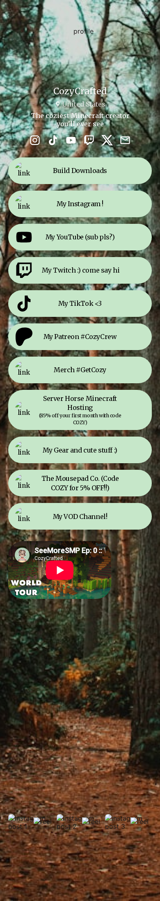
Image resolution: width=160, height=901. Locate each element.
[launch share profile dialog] (145, 13)
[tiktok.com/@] (53, 141)
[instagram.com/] (35, 141)
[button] (31, 822)
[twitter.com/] (107, 141)
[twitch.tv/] (89, 141)
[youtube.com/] (71, 141)
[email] (125, 141)
